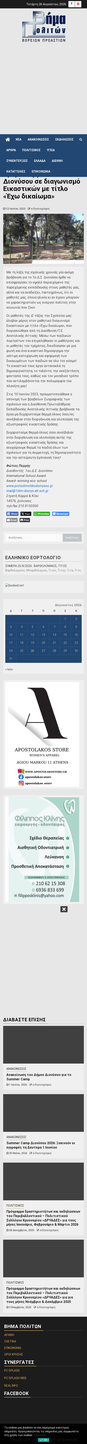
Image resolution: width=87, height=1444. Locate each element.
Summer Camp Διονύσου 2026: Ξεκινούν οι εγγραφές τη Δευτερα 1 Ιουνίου (40, 1145)
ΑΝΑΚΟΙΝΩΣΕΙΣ (38, 139)
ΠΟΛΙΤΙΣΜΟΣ (31, 150)
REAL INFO (11, 1385)
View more (40, 1435)
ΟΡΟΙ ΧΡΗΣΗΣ (13, 1354)
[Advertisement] (43, 88)
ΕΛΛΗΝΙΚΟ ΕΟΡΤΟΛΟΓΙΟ (33, 557)
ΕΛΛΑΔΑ (39, 160)
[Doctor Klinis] (43, 849)
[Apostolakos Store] (43, 734)
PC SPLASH (12, 1370)
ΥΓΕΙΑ (51, 150)
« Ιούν (9, 669)
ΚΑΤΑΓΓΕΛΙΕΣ (15, 171)
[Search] (80, 139)
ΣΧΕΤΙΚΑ (10, 1341)
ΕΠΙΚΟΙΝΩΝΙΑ (41, 171)
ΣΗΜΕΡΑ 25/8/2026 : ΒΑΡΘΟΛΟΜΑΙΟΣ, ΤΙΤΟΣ (36, 566)
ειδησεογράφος (40, 208)
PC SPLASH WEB (15, 1378)
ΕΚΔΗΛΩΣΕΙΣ (64, 139)
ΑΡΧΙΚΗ (9, 1335)
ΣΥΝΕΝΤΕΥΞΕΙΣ (17, 160)
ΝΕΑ (18, 139)
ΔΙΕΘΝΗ (57, 160)
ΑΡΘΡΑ (11, 150)
